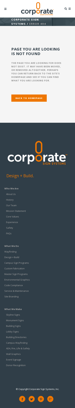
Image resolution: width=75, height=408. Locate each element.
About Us (11, 194)
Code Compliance (13, 285)
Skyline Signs (13, 314)
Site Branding (11, 296)
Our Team (11, 205)
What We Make (13, 309)
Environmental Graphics (17, 279)
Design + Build (11, 257)
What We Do (11, 246)
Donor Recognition (16, 365)
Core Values (12, 216)
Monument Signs (15, 320)
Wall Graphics (13, 354)
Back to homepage (29, 98)
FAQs (9, 233)
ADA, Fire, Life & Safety (18, 348)
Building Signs (13, 326)
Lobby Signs (12, 331)
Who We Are (11, 188)
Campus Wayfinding (16, 342)
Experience (12, 222)
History (10, 199)
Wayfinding (10, 251)
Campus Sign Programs (16, 262)
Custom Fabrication (14, 268)
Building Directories (16, 337)
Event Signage (13, 359)
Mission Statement (16, 211)
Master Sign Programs (16, 274)
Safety (9, 227)
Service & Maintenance (16, 290)
